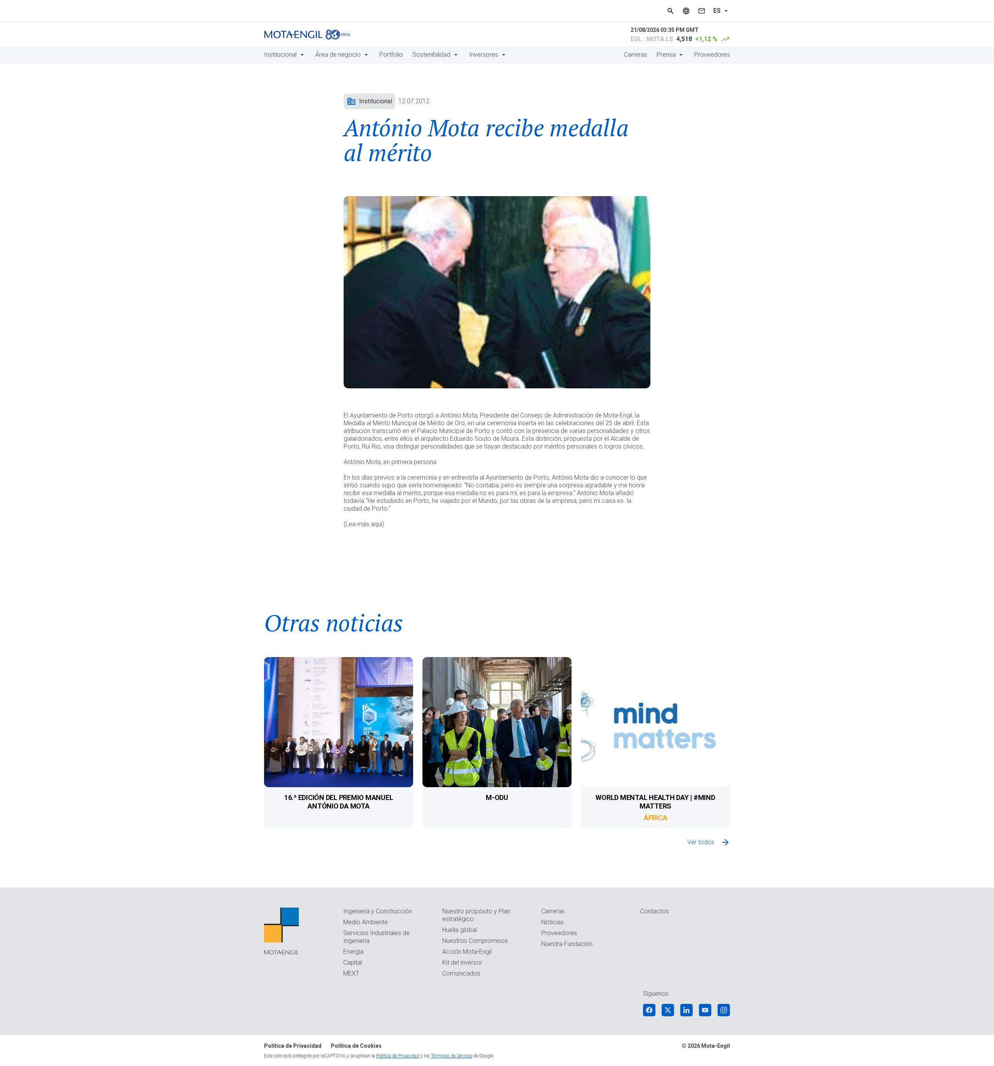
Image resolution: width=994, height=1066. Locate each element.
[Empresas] (686, 11)
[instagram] (724, 1010)
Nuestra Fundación (567, 944)
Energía (353, 951)
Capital (352, 962)
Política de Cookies (356, 1046)
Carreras (635, 54)
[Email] (702, 11)
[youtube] (705, 1010)
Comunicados (461, 973)
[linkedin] (686, 1010)
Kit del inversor (462, 962)
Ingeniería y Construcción (377, 911)
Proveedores (712, 54)
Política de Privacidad (292, 1046)
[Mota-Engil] (307, 34)
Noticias (552, 922)
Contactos (654, 911)
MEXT (351, 973)
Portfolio (391, 54)
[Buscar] (670, 11)
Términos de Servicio (451, 1056)
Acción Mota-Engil (467, 951)
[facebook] (649, 1010)
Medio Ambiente (365, 922)
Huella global (459, 930)
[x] (668, 1010)
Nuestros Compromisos (475, 940)
